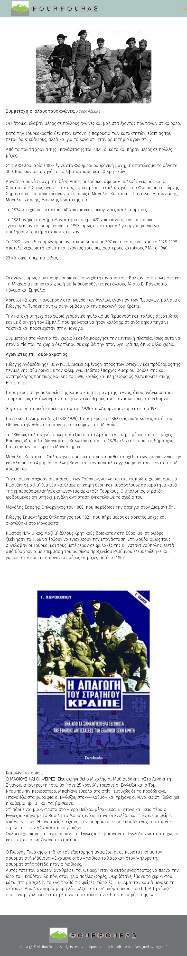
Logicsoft (161, 947)
